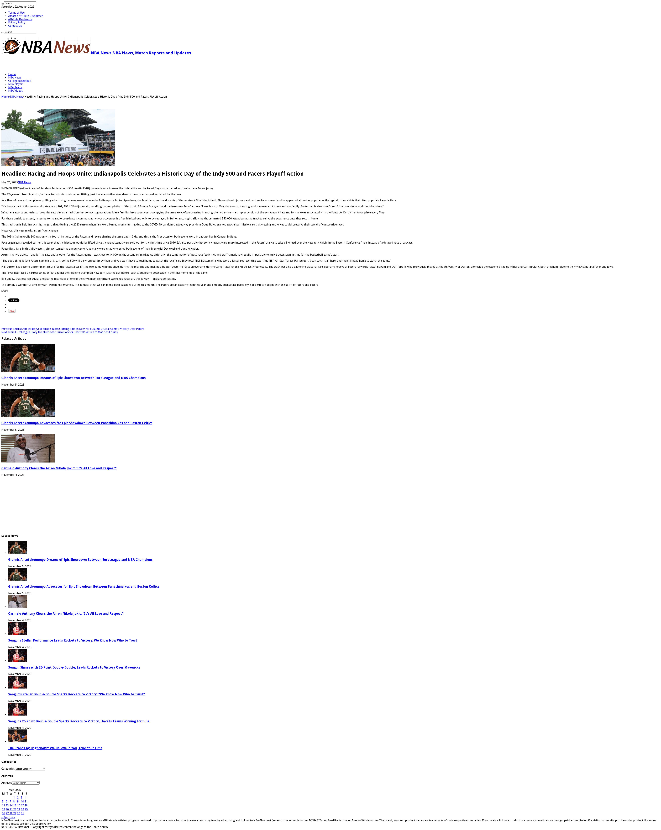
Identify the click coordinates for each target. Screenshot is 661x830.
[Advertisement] (41, 64)
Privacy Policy (16, 22)
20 (7, 809)
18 (26, 805)
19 (3, 809)
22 (14, 809)
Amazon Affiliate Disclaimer (25, 16)
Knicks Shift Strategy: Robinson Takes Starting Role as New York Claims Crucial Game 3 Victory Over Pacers (72, 328)
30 (18, 813)
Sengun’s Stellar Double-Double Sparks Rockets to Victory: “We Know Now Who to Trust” (76, 694)
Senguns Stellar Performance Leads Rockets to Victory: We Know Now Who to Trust (72, 640)
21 (11, 809)
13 (7, 805)
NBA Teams (15, 87)
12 (3, 805)
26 (3, 813)
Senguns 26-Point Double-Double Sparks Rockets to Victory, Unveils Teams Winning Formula (78, 721)
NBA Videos (15, 90)
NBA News (14, 77)
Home (12, 74)
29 (14, 813)
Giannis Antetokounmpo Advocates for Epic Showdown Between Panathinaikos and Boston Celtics (76, 423)
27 (7, 813)
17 (22, 805)
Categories (8, 768)
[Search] (2, 3)
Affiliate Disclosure (20, 19)
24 (22, 809)
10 (22, 801)
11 (26, 801)
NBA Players (15, 84)
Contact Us (15, 25)
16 (18, 805)
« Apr (4, 817)
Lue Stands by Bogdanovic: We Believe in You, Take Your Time (55, 748)
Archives (6, 782)
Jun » (12, 817)
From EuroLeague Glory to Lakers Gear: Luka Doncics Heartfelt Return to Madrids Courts (59, 332)
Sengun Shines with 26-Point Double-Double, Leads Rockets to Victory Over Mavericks (74, 667)
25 (26, 809)
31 (22, 813)
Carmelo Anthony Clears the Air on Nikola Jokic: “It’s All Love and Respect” (59, 468)
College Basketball (19, 80)
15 (14, 805)
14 (11, 805)
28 (11, 813)
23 (18, 809)
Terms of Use (16, 12)
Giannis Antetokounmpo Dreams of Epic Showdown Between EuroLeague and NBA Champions (73, 378)
